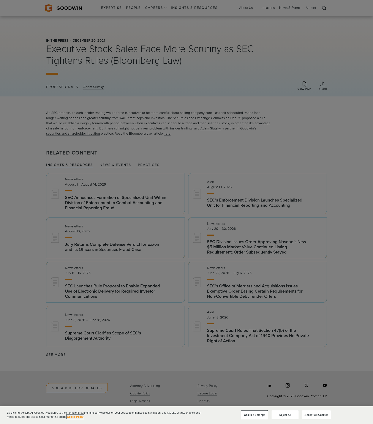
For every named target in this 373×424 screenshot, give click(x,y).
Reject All (285, 415)
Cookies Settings (254, 415)
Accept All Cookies (316, 415)
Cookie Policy (75, 417)
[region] (186, 415)
